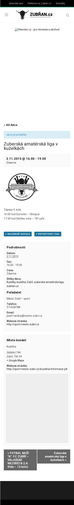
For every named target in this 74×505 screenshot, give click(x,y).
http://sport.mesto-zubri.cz (23, 324)
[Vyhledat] (67, 15)
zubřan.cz (13, 286)
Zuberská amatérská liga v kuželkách (55, 456)
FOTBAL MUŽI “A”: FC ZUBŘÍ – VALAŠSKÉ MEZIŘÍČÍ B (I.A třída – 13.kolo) (18, 459)
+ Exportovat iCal (48, 234)
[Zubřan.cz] (37, 14)
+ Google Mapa (15, 360)
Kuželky (11, 282)
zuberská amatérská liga (49, 282)
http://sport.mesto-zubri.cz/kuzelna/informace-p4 (37, 369)
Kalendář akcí (16, 3)
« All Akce (10, 125)
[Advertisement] (37, 76)
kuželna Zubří (25, 282)
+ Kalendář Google (18, 234)
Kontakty (60, 3)
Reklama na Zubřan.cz (39, 3)
